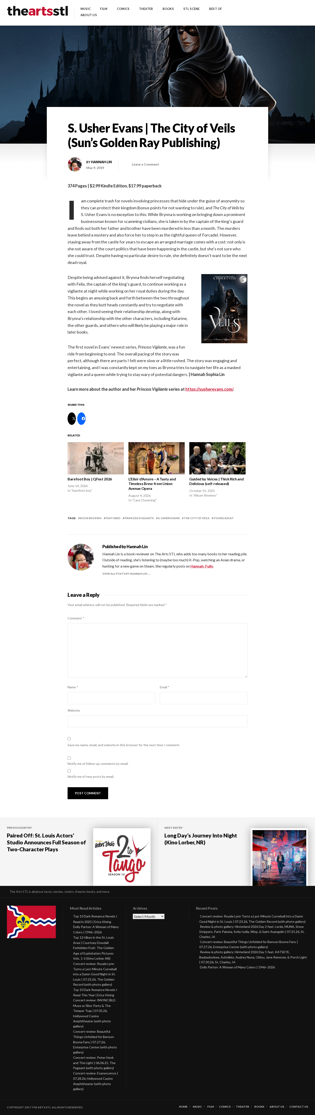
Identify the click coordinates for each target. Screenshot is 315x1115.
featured (113, 518)
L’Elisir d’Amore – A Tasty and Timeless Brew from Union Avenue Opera (152, 484)
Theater (146, 9)
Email (164, 687)
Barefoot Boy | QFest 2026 (90, 479)
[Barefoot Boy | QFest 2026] (96, 458)
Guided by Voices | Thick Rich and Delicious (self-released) (216, 481)
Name (73, 687)
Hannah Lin (101, 162)
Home (183, 1106)
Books (168, 9)
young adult (224, 518)
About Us (88, 15)
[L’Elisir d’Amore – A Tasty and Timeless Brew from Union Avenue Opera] (156, 458)
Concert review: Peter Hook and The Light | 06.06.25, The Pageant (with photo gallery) (94, 1063)
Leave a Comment (145, 164)
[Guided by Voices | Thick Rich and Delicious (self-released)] (217, 458)
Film (103, 9)
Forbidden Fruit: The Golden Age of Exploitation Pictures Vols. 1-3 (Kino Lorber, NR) (93, 953)
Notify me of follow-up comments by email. (98, 764)
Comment (76, 618)
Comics (123, 9)
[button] (224, 308)
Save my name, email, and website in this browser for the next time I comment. (124, 745)
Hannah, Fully (201, 566)
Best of (215, 9)
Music (85, 9)
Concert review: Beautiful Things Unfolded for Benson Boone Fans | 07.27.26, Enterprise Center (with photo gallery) (95, 1041)
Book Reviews (90, 518)
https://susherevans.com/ (209, 389)
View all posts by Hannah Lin (125, 573)
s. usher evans (169, 518)
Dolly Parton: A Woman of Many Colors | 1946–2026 (237, 967)
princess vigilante (139, 518)
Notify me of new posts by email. (91, 776)
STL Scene (191, 9)
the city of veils (196, 518)
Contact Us (298, 1106)
